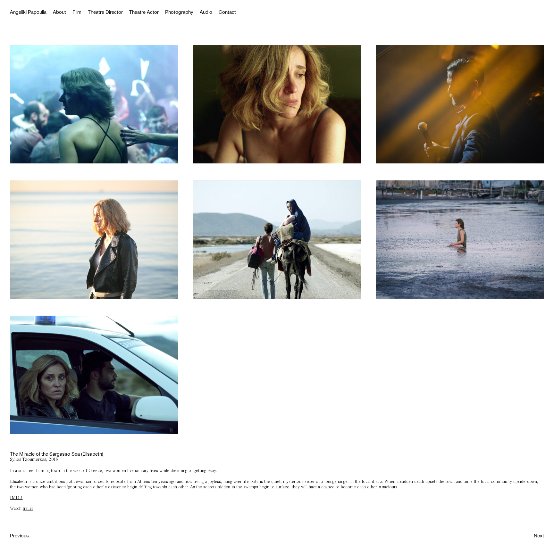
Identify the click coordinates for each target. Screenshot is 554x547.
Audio (206, 12)
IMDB (16, 497)
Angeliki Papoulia (28, 12)
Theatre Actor (144, 12)
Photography (179, 12)
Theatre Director (105, 12)
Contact (227, 12)
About (59, 12)
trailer (28, 508)
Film (76, 12)
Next (539, 535)
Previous (19, 535)
